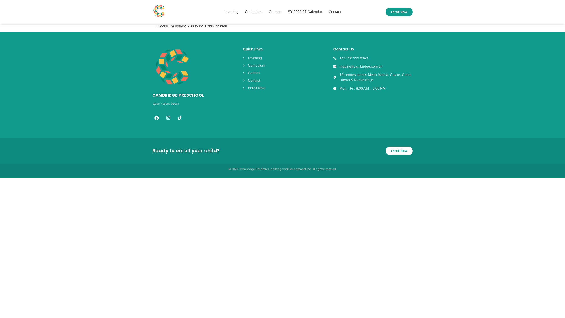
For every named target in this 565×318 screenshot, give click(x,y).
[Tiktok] (179, 118)
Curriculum (253, 12)
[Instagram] (168, 118)
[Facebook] (156, 118)
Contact (335, 12)
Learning (231, 12)
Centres (275, 12)
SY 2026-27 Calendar (305, 12)
